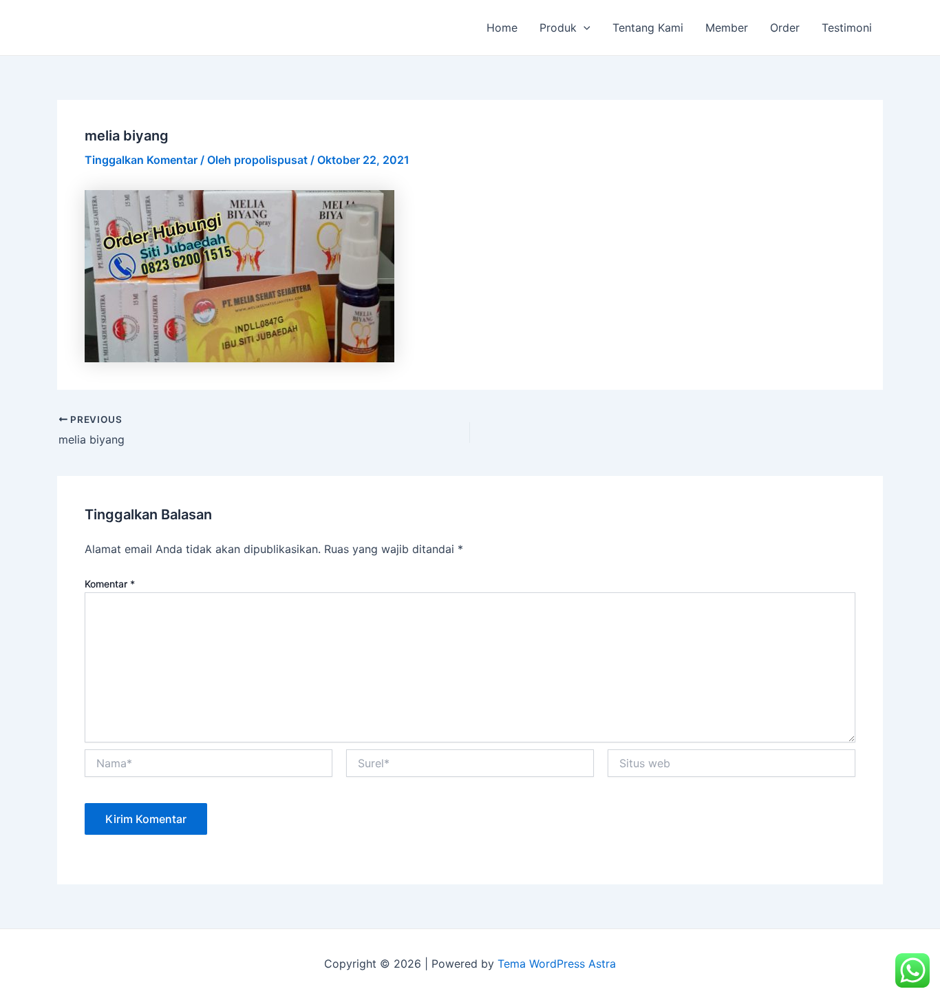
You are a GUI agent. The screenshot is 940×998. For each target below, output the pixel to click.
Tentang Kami (647, 27)
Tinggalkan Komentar (141, 160)
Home (502, 27)
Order (785, 27)
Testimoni (847, 27)
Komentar (110, 584)
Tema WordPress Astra (557, 963)
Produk (558, 27)
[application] (583, 27)
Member (726, 27)
